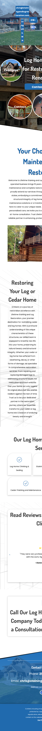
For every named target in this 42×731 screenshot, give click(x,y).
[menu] (3, 4)
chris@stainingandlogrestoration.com (22, 11)
